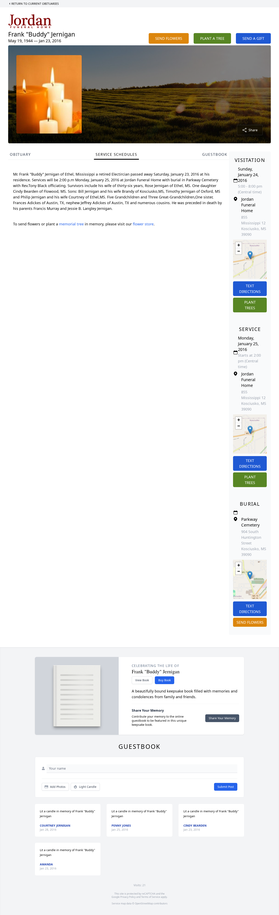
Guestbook (214, 154)
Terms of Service (150, 897)
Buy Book (164, 680)
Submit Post (226, 787)
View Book (142, 680)
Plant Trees (250, 305)
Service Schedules (116, 154)
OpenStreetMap (144, 903)
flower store (143, 224)
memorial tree (71, 224)
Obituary (20, 154)
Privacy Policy (128, 897)
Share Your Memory (222, 718)
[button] (250, 255)
